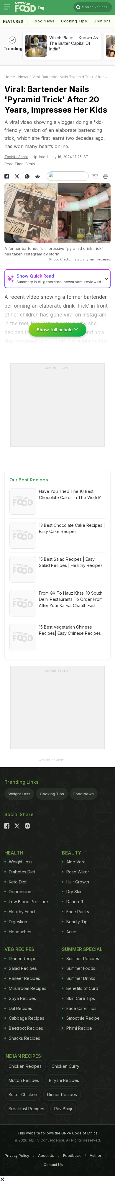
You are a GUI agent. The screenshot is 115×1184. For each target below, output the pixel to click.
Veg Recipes (19, 949)
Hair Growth (77, 881)
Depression (20, 891)
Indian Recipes (22, 1056)
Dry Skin (74, 891)
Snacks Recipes (24, 1038)
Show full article (55, 329)
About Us (46, 1155)
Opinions (102, 21)
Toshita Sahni (16, 157)
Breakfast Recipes (26, 1108)
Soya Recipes (22, 998)
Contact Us (53, 1164)
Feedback (72, 1155)
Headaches (20, 931)
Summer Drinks (80, 978)
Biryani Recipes (64, 1080)
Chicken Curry (65, 1066)
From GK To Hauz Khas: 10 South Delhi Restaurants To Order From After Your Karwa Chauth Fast (71, 599)
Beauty (71, 853)
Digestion (18, 921)
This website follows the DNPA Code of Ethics (57, 1133)
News (23, 77)
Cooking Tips (52, 793)
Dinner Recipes (24, 958)
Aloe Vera (76, 861)
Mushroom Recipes (27, 988)
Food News (44, 21)
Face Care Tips (81, 1008)
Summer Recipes (82, 958)
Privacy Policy (17, 1155)
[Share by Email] (95, 176)
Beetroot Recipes (26, 1028)
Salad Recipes (23, 968)
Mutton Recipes (24, 1080)
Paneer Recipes (24, 978)
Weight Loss (19, 793)
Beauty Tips (78, 921)
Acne (71, 931)
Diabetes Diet (22, 871)
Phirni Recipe (79, 1028)
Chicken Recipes (25, 1066)
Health (13, 853)
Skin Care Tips (80, 998)
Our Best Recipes (28, 480)
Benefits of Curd (82, 988)
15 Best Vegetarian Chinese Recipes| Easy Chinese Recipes (70, 630)
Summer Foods (80, 968)
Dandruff (74, 901)
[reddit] (37, 176)
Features (13, 21)
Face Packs (77, 911)
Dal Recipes (20, 1008)
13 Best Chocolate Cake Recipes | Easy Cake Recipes (72, 528)
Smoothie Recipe (83, 1018)
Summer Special (82, 949)
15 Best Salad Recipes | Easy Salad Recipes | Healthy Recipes (71, 562)
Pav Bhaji (63, 1108)
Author (95, 1155)
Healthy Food (22, 911)
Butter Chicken (23, 1094)
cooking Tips (74, 21)
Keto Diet (18, 881)
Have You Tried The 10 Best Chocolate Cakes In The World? (70, 494)
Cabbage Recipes (26, 1018)
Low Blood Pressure (28, 901)
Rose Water (77, 871)
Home (9, 77)
